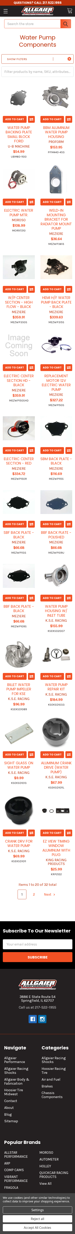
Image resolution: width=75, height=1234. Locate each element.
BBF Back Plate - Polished (56, 535)
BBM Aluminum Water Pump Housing (56, 132)
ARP (7, 1163)
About (9, 1107)
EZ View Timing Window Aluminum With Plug (56, 848)
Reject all (37, 1219)
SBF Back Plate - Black (19, 535)
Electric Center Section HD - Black (19, 380)
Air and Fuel (51, 1079)
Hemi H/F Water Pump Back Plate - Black (56, 302)
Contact (10, 1101)
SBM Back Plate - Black (56, 461)
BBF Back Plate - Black (19, 608)
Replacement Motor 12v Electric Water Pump (56, 382)
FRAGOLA (11, 1187)
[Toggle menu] (5, 11)
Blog (8, 1114)
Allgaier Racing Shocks (16, 1070)
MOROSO (46, 1152)
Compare (31, 119)
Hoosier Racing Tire (54, 1070)
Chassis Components (52, 1095)
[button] (69, 58)
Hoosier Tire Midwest (13, 1092)
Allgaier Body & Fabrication (16, 1081)
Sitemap (11, 1121)
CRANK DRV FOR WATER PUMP (19, 843)
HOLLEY (45, 1166)
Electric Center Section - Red (19, 461)
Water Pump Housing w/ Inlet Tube (56, 611)
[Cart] (69, 10)
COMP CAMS (14, 1170)
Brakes (47, 1086)
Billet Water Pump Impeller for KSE (18, 689)
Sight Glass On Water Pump (18, 765)
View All (45, 1183)
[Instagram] (42, 1019)
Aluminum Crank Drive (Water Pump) (56, 767)
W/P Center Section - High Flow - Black (19, 302)
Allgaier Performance (14, 1060)
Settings (37, 1210)
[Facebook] (33, 1019)
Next (48, 894)
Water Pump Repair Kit (56, 687)
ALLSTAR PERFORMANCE (16, 1154)
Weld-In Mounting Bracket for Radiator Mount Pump (56, 219)
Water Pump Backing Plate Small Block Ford (19, 134)
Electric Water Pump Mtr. (18, 212)
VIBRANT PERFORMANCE (16, 1179)
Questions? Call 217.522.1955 (38, 3)
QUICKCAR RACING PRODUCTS (53, 1175)
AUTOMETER (49, 1159)
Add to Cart (14, 119)
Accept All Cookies (37, 1227)
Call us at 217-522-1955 (37, 1007)
